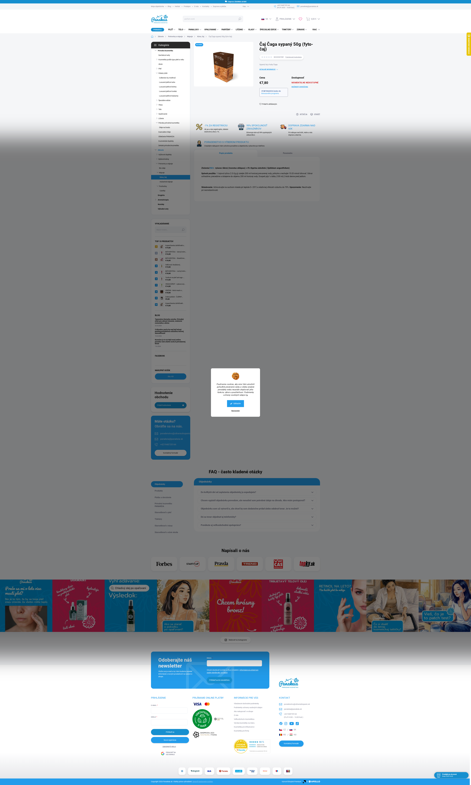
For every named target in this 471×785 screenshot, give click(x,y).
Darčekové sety (164, 55)
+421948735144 (168, 444)
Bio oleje (162, 168)
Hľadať (239, 19)
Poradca (157, 30)
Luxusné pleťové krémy (168, 87)
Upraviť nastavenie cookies (202, 782)
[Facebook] (281, 723)
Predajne (187, 6)
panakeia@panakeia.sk (171, 439)
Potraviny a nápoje (165, 164)
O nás (196, 6)
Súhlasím (237, 403)
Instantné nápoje (166, 182)
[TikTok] (297, 723)
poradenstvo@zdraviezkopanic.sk (176, 433)
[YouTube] (291, 723)
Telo (160, 109)
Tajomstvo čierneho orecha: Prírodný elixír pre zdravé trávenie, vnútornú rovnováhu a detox (169, 321)
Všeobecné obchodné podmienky (246, 704)
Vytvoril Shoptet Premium (291, 782)
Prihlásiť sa (170, 732)
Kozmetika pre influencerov (244, 727)
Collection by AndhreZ (167, 78)
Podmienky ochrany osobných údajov (248, 707)
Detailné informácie (267, 69)
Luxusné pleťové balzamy (168, 96)
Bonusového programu (270, 93)
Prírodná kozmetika (165, 51)
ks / (171, 376)
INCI (212, 168)
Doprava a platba (219, 6)
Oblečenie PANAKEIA (166, 136)
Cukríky (162, 191)
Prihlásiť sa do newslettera (219, 680)
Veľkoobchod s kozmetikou (244, 719)
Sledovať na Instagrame (238, 640)
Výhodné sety (163, 209)
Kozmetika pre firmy (241, 731)
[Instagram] (286, 723)
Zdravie (161, 150)
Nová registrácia (170, 740)
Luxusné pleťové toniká (168, 91)
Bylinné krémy (163, 159)
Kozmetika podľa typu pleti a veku (171, 60)
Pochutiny (163, 186)
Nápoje (161, 173)
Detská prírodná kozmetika (168, 145)
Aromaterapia (163, 200)
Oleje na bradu (164, 127)
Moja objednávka (157, 6)
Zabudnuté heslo (169, 747)
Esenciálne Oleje (164, 132)
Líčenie (161, 118)
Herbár (177, 6)
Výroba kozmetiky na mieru (244, 723)
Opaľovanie (162, 114)
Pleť (159, 69)
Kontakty (205, 6)
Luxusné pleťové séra (167, 82)
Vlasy (160, 105)
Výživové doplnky (165, 155)
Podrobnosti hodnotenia (293, 57)
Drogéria (161, 195)
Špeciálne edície (164, 100)
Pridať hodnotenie (164, 405)
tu (247, 395)
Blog (169, 6)
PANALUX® (162, 73)
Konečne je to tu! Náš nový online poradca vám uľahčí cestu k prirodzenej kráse (170, 342)
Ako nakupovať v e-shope (243, 711)
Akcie (160, 64)
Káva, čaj (163, 177)
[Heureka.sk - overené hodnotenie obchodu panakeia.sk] (252, 746)
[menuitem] (171, 29)
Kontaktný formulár (170, 453)
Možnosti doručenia (300, 87)
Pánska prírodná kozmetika (168, 123)
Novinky (161, 204)
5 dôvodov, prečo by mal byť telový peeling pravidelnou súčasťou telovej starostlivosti (169, 331)
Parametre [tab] (287, 153)
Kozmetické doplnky (166, 141)
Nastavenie (235, 411)
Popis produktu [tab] (226, 153)
